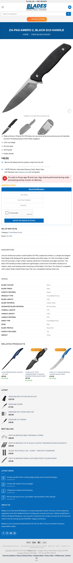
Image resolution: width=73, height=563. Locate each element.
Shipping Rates (38, 555)
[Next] (67, 78)
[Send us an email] (14, 533)
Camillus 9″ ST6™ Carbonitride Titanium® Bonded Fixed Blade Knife (35, 374)
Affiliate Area (59, 555)
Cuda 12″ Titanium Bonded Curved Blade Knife (59, 373)
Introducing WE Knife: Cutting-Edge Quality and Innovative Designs (32, 477)
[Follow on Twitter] (11, 533)
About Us (51, 546)
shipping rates (23, 172)
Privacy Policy (49, 555)
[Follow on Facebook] (3, 533)
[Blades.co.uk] (36, 7)
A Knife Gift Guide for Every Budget (20, 484)
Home (26, 34)
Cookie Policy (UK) (37, 547)
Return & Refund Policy (24, 555)
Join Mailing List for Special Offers (33, 546)
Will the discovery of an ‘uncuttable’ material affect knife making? (31, 497)
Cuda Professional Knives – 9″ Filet (12, 373)
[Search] (68, 14)
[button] (2, 7)
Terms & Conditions (8, 555)
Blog (58, 546)
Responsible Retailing (11, 546)
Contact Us (65, 546)
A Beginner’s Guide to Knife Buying (20, 490)
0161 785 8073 (42, 1)
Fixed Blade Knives (40, 34)
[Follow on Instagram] (7, 533)
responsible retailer (8, 526)
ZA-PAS (9, 236)
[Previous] (5, 78)
